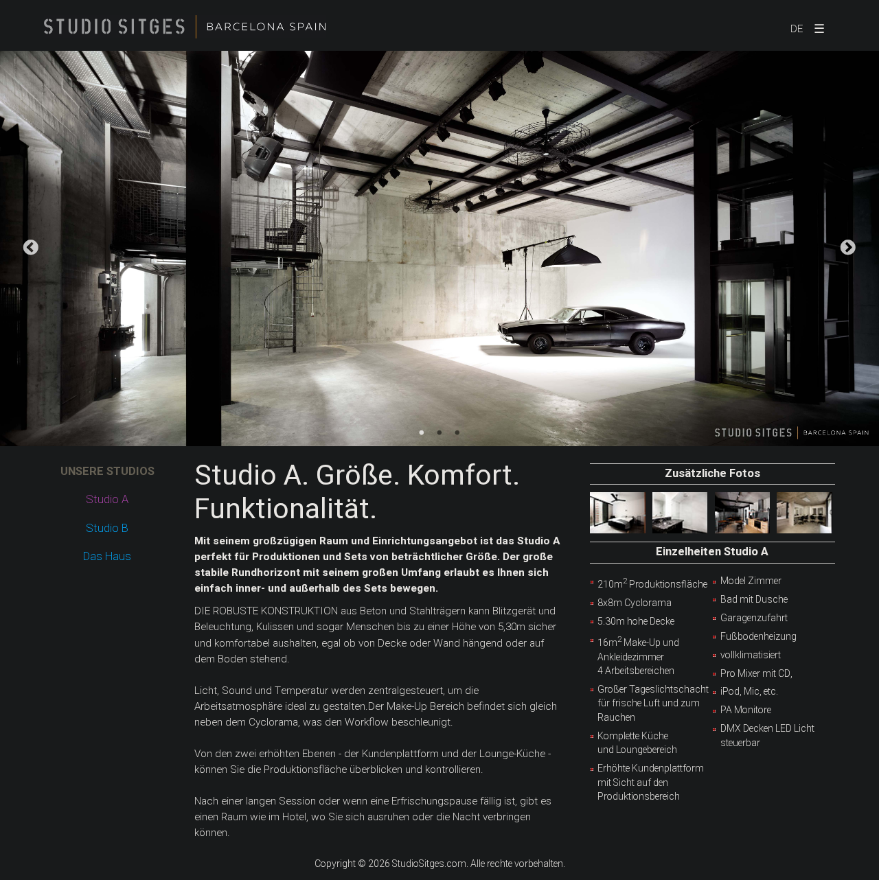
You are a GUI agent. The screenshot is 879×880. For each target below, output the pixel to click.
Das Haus (107, 556)
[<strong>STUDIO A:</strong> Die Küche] (742, 512)
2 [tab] (439, 433)
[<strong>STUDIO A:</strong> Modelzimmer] (618, 512)
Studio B (107, 528)
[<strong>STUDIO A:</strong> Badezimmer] (680, 512)
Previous (31, 248)
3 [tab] (457, 433)
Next (848, 248)
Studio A (107, 499)
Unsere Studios (107, 471)
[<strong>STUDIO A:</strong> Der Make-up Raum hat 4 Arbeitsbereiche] (804, 512)
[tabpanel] (439, 248)
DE (796, 28)
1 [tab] (422, 433)
